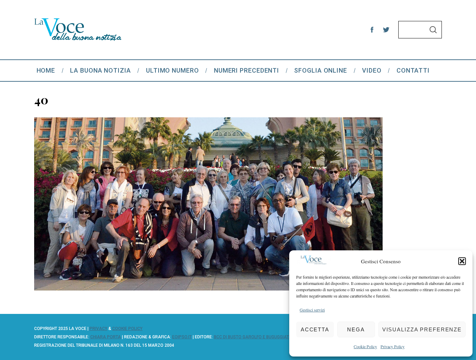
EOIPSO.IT (182, 337)
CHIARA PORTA (105, 337)
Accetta (315, 329)
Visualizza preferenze (422, 329)
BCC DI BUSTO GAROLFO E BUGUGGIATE (252, 337)
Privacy (98, 328)
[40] (208, 288)
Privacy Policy (393, 346)
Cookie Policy (365, 346)
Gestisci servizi (312, 310)
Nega (356, 329)
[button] (462, 261)
